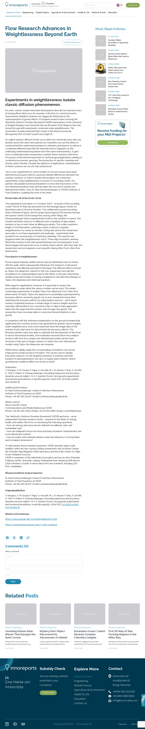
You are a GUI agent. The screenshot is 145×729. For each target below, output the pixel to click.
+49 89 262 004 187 (124, 691)
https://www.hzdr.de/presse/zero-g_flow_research (31, 524)
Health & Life (81, 694)
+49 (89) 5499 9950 (123, 696)
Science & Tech (83, 676)
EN (121, 5)
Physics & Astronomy (72, 42)
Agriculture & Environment (89, 689)
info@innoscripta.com (125, 700)
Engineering (81, 680)
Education (80, 698)
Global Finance (82, 685)
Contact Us (132, 5)
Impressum (122, 724)
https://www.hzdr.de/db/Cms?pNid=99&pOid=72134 (31, 519)
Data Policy (135, 724)
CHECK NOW (48, 693)
